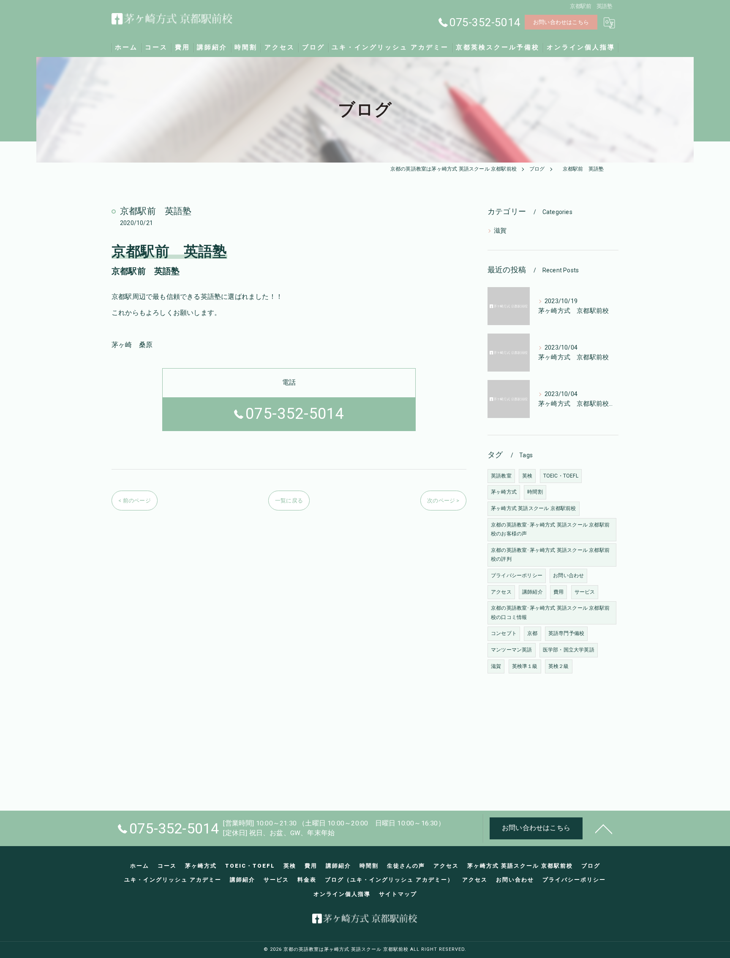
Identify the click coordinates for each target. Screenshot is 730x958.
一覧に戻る (289, 500)
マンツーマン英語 (511, 650)
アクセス (501, 592)
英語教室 (501, 476)
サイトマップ (398, 894)
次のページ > (443, 500)
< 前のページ (134, 500)
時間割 (535, 492)
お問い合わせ (568, 575)
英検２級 (558, 666)
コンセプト (504, 633)
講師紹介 (532, 592)
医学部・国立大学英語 (568, 650)
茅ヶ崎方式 (504, 492)
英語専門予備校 (566, 633)
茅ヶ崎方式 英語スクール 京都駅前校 (533, 508)
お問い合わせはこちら (561, 22)
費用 (558, 592)
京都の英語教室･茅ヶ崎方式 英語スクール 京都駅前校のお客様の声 (550, 529)
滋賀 (500, 230)
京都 (532, 633)
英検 (527, 476)
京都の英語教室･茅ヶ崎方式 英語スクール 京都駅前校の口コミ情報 (550, 612)
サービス (585, 592)
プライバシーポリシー (516, 575)
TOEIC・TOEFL (560, 476)
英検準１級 (525, 666)
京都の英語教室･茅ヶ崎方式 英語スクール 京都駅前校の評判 (550, 554)
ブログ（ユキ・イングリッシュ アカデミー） (389, 880)
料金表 (306, 880)
